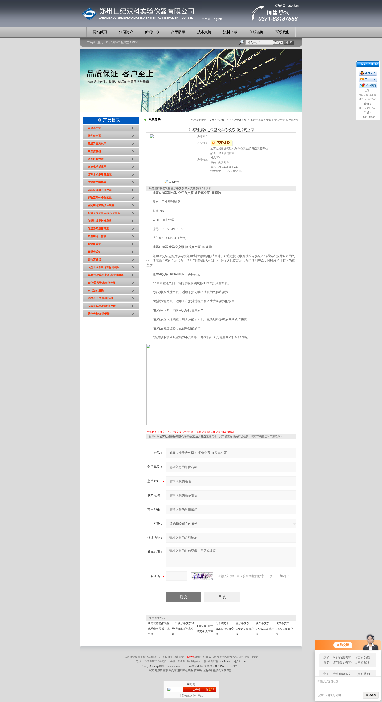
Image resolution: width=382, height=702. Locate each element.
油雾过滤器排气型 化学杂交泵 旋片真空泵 (159, 628)
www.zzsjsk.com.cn (177, 666)
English (217, 19)
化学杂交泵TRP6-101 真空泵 (284, 628)
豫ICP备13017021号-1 (227, 666)
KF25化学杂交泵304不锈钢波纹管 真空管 (183, 628)
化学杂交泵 (240, 120)
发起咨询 (371, 695)
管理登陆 (194, 666)
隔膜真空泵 (214, 431)
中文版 (206, 19)
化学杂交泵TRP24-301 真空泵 (245, 628)
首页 (211, 120)
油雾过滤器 (228, 431)
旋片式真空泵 (199, 431)
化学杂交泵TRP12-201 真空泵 (265, 628)
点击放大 (173, 182)
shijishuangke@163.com (233, 661)
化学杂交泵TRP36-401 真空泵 (225, 628)
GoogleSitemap (150, 666)
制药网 (191, 684)
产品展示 (222, 120)
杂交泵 (186, 431)
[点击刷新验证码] (202, 576)
